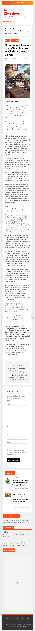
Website (9, 442)
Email (9, 435)
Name (9, 427)
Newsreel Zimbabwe (12, 12)
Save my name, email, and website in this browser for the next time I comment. (17, 452)
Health (7, 40)
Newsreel (8, 59)
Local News (15, 40)
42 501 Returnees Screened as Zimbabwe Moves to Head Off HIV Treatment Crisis (20, 481)
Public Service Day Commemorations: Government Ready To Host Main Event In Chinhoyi (20, 499)
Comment (10, 404)
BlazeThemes (23, 626)
